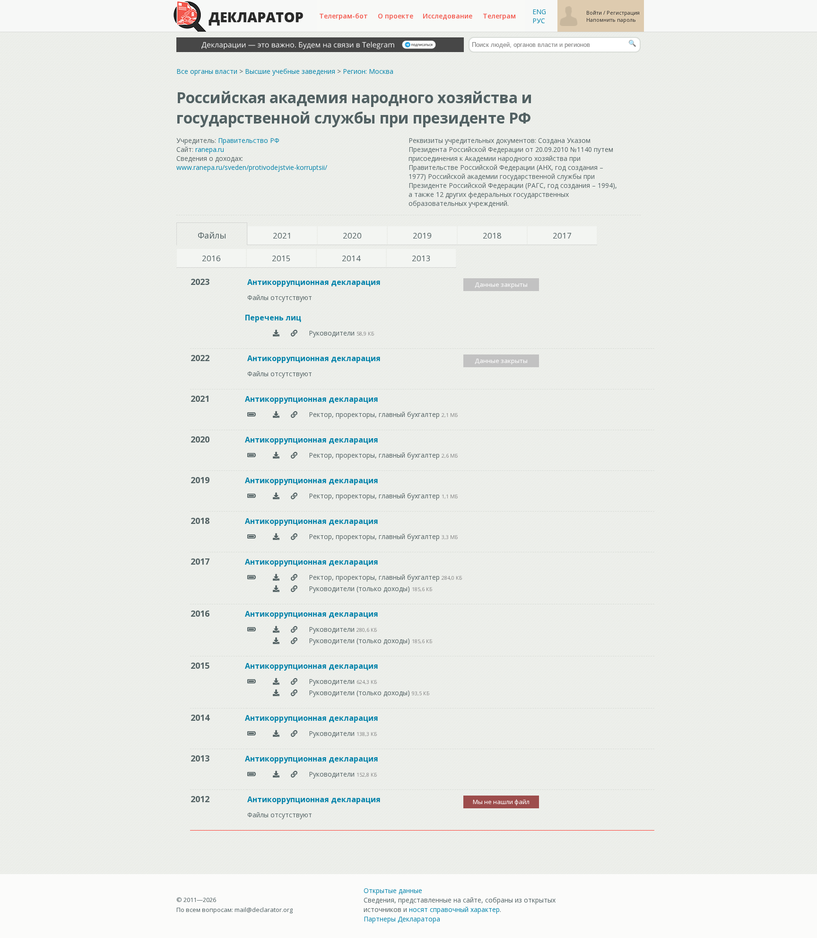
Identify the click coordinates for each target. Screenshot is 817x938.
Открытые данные (393, 890)
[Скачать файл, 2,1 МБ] (276, 414)
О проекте (395, 15)
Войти (594, 12)
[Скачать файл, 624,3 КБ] (276, 681)
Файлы (212, 235)
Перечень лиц (273, 317)
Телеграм (499, 15)
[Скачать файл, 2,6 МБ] (276, 455)
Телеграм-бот (343, 15)
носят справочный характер (454, 909)
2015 (281, 258)
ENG (539, 11)
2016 (211, 258)
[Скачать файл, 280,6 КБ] (276, 629)
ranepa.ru (209, 149)
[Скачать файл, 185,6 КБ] (276, 588)
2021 (282, 235)
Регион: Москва (368, 71)
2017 (562, 235)
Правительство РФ (248, 140)
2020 (352, 235)
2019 (422, 235)
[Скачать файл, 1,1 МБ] (276, 495)
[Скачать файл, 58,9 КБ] (276, 332)
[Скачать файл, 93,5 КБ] (276, 692)
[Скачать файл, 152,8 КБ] (276, 774)
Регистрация (623, 12)
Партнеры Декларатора (402, 918)
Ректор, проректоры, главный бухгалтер (375, 414)
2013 (421, 258)
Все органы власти (206, 71)
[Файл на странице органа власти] (294, 332)
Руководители (332, 332)
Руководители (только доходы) (360, 588)
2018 (492, 235)
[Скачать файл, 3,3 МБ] (276, 536)
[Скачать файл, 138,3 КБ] (276, 733)
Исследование (447, 15)
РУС (538, 20)
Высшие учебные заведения (290, 71)
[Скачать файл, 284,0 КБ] (276, 577)
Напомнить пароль (611, 19)
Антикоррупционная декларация (314, 282)
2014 (351, 258)
